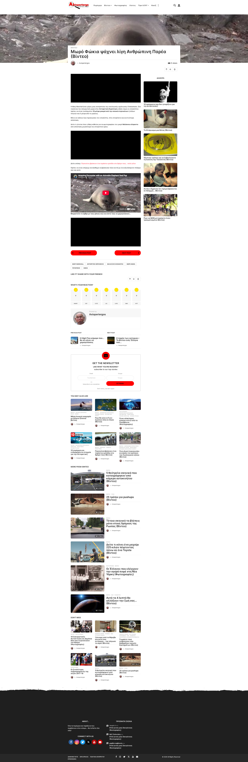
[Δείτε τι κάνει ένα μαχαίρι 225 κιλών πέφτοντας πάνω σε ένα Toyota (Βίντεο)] (87, 551)
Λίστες (132, 5)
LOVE (116, 303)
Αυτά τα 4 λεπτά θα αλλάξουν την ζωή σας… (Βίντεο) (121, 600)
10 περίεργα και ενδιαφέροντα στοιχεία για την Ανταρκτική (81, 452)
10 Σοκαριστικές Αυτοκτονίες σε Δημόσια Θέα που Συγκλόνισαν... (77, 710)
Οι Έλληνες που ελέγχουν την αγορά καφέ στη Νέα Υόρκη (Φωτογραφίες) (122, 571)
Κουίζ (153, 5)
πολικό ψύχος (134, 416)
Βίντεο (107, 5)
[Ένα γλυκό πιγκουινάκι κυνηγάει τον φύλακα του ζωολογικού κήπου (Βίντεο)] (130, 438)
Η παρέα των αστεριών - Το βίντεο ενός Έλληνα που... (128, 340)
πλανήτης (118, 595)
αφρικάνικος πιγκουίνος (131, 446)
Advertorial (74, 667)
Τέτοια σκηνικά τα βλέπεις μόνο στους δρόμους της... (194, 711)
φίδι (112, 633)
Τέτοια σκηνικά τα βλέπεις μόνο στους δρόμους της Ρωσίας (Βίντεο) (123, 523)
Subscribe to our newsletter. (91, 384)
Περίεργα (97, 5)
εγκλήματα (122, 635)
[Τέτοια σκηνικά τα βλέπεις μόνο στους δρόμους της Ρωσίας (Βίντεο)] (87, 528)
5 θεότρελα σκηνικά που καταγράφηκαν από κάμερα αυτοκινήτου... (155, 711)
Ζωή (112, 595)
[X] (88, 742)
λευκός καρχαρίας (81, 412)
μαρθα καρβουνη (115, 743)
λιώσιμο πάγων (99, 414)
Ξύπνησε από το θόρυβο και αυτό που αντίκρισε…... (97, 709)
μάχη (72, 414)
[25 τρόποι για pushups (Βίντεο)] (87, 504)
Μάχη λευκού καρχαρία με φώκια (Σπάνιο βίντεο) (81, 418)
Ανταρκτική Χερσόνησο (95, 264)
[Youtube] (94, 742)
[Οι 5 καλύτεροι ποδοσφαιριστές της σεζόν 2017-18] (81, 659)
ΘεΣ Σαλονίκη (114, 734)
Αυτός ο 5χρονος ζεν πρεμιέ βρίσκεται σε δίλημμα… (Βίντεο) (160, 190)
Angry (76, 303)
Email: (91, 373)
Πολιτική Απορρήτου (97, 757)
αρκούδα (73, 446)
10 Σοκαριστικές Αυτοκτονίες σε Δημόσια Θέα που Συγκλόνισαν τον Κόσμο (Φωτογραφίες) (81, 640)
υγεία (112, 494)
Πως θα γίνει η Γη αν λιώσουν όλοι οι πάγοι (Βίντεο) (104, 420)
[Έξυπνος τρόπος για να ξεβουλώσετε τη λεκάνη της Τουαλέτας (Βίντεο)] (160, 144)
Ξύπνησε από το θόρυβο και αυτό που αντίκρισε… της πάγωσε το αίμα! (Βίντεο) (105, 640)
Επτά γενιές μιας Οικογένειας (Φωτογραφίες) (120, 729)
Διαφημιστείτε (73, 757)
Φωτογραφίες (120, 5)
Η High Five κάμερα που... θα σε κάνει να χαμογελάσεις (92, 340)
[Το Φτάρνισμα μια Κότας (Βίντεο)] (160, 118)
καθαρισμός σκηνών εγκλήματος (129, 637)
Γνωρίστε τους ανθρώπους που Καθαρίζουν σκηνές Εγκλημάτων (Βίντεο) (128, 642)
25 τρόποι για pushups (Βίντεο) (120, 498)
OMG (126, 303)
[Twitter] (82, 742)
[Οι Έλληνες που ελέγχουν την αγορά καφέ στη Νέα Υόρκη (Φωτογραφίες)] (87, 578)
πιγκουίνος (76, 268)
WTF (136, 303)
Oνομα (120, 373)
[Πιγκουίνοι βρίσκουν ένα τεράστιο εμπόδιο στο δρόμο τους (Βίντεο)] (105, 439)
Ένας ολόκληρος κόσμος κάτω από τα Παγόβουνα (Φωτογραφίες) (128, 421)
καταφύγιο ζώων (124, 447)
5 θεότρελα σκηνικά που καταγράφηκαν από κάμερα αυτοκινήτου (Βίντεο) (121, 477)
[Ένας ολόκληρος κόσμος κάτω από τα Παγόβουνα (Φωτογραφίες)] (130, 404)
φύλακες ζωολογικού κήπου (127, 449)
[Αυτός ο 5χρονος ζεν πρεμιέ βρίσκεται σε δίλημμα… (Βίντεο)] (160, 175)
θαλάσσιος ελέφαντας (115, 264)
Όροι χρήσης (84, 757)
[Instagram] (76, 742)
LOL (106, 303)
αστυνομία (132, 634)
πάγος (97, 415)
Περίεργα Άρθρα (99, 633)
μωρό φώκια (131, 264)
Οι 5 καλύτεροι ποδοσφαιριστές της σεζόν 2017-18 (79, 671)
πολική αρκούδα (124, 416)
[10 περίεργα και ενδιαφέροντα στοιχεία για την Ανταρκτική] (81, 437)
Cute (96, 303)
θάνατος (132, 635)
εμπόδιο (102, 447)
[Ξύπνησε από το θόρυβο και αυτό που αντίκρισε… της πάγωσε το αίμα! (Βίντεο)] (105, 626)
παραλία (108, 447)
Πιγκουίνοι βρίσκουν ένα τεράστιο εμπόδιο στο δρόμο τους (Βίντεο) (105, 453)
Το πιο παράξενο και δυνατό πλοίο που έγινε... (213, 711)
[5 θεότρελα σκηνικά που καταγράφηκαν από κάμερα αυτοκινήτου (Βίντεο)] (87, 480)
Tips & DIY (142, 5)
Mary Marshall (78, 264)
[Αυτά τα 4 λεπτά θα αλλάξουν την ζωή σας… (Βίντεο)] (87, 603)
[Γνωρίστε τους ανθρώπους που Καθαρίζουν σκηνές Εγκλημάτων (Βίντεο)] (130, 626)
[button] (158, 5)
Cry (86, 303)
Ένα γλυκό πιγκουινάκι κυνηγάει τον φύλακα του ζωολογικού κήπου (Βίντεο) (129, 454)
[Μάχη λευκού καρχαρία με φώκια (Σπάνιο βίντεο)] (81, 405)
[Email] (100, 742)
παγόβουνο (108, 414)
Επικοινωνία (72, 759)
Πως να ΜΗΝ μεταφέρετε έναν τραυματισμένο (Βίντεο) (157, 219)
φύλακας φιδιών (99, 635)
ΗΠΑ (128, 635)
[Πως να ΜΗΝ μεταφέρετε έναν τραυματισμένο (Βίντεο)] (160, 205)
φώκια (86, 268)
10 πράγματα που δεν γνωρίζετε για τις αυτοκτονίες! (159, 105)
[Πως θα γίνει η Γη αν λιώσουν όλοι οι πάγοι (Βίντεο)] (105, 405)
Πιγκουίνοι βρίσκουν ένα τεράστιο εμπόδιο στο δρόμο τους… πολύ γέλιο (108, 163)
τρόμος (107, 633)
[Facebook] (71, 742)
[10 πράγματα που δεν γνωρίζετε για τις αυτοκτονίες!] (160, 91)
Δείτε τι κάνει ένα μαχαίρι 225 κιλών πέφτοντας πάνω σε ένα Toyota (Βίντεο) (122, 548)
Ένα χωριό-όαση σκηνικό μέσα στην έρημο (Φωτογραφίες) (232, 711)
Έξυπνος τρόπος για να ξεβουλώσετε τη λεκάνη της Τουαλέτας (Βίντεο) (160, 159)
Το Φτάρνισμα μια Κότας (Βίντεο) (158, 130)
